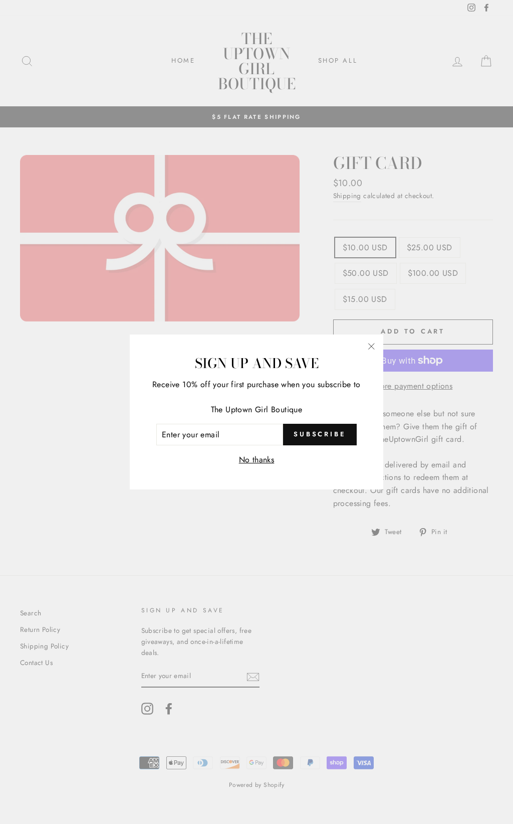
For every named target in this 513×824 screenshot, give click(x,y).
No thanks (257, 459)
